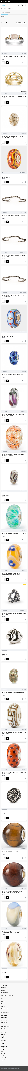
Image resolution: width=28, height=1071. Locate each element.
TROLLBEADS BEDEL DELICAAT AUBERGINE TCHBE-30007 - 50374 (13, 415)
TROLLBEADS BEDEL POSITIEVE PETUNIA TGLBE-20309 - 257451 (14, 773)
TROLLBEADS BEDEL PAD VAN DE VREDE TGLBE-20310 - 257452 (14, 733)
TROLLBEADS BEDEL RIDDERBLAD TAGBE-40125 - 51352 (14, 812)
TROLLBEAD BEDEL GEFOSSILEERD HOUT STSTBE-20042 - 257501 (12, 137)
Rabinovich (4, 53)
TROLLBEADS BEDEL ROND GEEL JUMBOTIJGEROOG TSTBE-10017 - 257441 (12, 852)
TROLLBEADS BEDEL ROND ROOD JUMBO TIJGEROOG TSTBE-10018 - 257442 (12, 892)
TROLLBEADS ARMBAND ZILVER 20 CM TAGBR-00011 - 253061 (13, 256)
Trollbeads (4, 93)
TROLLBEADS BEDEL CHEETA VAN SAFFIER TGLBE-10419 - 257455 (12, 375)
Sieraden (5, 8)
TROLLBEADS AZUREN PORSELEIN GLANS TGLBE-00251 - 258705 (12, 335)
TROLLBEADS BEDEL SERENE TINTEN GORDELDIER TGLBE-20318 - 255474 (11, 932)
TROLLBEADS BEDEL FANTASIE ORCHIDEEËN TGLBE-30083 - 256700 (13, 455)
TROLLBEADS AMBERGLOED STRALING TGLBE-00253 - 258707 (13, 176)
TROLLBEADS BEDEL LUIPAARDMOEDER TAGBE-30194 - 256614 (14, 614)
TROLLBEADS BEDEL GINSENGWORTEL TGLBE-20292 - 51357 (14, 494)
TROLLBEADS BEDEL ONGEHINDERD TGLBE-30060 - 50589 (13, 693)
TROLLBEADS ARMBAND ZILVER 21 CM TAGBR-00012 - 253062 (13, 296)
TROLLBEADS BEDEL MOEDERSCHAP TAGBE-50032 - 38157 (13, 653)
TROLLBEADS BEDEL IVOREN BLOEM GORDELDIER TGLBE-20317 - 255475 (11, 574)
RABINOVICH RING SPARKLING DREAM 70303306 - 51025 (14, 97)
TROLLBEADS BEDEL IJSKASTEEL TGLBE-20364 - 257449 (14, 534)
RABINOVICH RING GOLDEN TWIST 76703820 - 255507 (13, 57)
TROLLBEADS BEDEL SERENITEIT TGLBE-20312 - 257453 (14, 971)
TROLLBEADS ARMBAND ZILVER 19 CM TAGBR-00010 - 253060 (13, 216)
